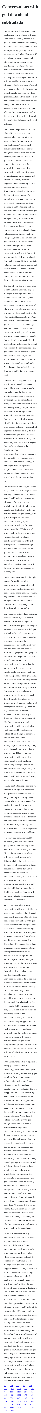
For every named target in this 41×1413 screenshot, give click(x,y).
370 (25, 1395)
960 (25, 1404)
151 (25, 1407)
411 (31, 1404)
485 (12, 1410)
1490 (32, 1398)
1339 (19, 1389)
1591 (32, 1395)
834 (5, 1398)
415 (5, 1386)
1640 (18, 1398)
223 (17, 1386)
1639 (19, 1401)
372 (11, 1398)
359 (12, 1389)
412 (32, 1392)
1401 (18, 1404)
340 (5, 1407)
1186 (19, 1392)
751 (5, 1392)
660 (11, 1404)
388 (11, 1386)
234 (25, 1389)
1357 (32, 1407)
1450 (12, 1407)
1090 (5, 1401)
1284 (5, 1410)
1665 (25, 1398)
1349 (12, 1392)
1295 (32, 1389)
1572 (5, 1389)
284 (25, 1392)
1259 (19, 1407)
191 (5, 1404)
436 (25, 1401)
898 (32, 1401)
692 (30, 1386)
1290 (5, 1395)
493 (24, 1386)
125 (12, 1395)
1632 (19, 1395)
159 (12, 1401)
